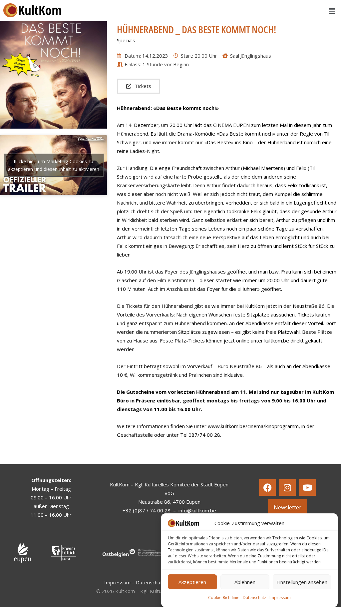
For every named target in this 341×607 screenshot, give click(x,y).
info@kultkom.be (197, 510)
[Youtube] (307, 487)
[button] (332, 10)
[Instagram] (287, 487)
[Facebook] (267, 487)
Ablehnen (244, 582)
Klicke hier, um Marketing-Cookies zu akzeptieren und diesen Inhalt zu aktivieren (53, 165)
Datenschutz (254, 597)
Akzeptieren (192, 582)
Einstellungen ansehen (301, 582)
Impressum (280, 597)
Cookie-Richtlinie (223, 597)
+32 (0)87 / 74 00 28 (146, 510)
